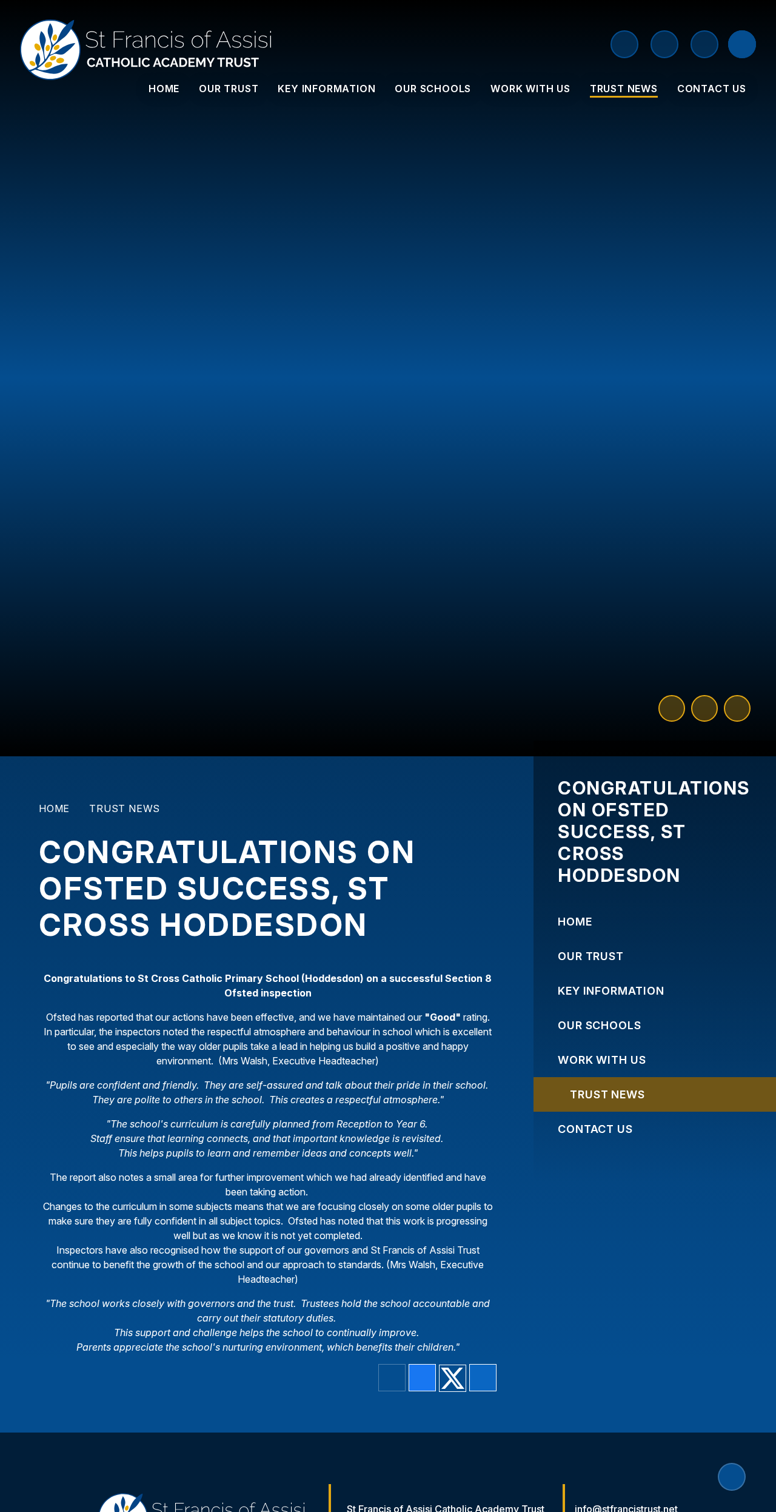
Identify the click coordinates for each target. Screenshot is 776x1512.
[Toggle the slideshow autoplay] (737, 708)
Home (54, 808)
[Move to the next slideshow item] (704, 708)
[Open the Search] (742, 44)
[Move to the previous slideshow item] (671, 708)
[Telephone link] (624, 44)
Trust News (124, 808)
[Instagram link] (704, 44)
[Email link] (664, 44)
